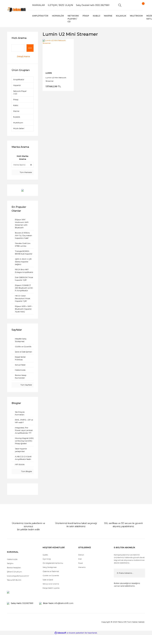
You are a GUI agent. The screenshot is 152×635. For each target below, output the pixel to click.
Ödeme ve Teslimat (51, 571)
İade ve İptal (48, 580)
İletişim (10, 563)
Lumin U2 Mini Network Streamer (56, 79)
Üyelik (45, 555)
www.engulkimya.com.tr (18, 576)
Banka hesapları (14, 567)
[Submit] (140, 573)
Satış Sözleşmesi (50, 567)
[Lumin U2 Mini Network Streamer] (58, 54)
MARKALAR (38, 5)
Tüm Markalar (25, 172)
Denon (81, 555)
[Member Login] (130, 5)
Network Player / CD (20, 92)
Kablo (15, 105)
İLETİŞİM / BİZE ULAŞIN (60, 5)
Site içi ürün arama (51, 584)
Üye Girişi (47, 559)
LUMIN (49, 73)
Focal (80, 563)
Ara (30, 48)
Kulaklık (16, 117)
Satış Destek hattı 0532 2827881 (93, 5)
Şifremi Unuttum (14, 572)
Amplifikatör (18, 79)
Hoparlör (17, 85)
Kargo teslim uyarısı (51, 588)
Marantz (82, 567)
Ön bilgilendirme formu (53, 563)
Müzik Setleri (18, 128)
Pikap (15, 99)
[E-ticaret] (75, 632)
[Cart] (140, 5)
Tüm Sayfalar (26, 385)
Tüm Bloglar (26, 471)
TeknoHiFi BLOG (14, 580)
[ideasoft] (60, 632)
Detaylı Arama (23, 56)
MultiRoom (18, 123)
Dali (80, 559)
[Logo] (16, 9)
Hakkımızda (12, 559)
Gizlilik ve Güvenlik (51, 575)
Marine (16, 111)
